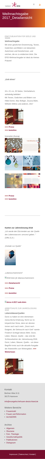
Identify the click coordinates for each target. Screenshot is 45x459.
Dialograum (11, 443)
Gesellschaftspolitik (14, 437)
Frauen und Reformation (16, 414)
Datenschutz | (24, 454)
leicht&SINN (11, 417)
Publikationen (11, 440)
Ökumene (10, 431)
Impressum (13, 454)
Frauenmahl (11, 411)
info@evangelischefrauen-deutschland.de (21, 401)
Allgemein (10, 428)
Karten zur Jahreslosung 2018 (19, 228)
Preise (9, 127)
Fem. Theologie (12, 434)
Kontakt (32, 454)
